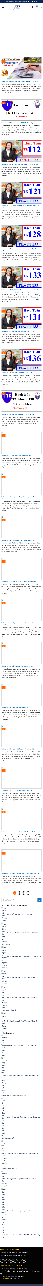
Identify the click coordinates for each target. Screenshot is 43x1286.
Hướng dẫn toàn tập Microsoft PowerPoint (21, 1179)
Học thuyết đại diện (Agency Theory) (19, 914)
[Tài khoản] (33, 7)
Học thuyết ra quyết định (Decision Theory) (21, 1021)
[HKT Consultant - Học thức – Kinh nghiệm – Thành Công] (17, 6)
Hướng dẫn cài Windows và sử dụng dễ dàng (22, 1045)
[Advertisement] (21, 32)
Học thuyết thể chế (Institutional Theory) (20, 977)
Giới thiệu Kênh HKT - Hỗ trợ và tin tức (14, 1253)
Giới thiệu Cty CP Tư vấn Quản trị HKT (14, 1255)
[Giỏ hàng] (36, 6)
